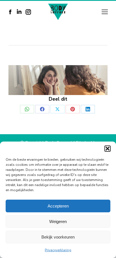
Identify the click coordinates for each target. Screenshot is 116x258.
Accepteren (58, 206)
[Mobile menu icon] (104, 11)
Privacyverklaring (58, 250)
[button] (107, 148)
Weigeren (58, 221)
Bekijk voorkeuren (58, 237)
